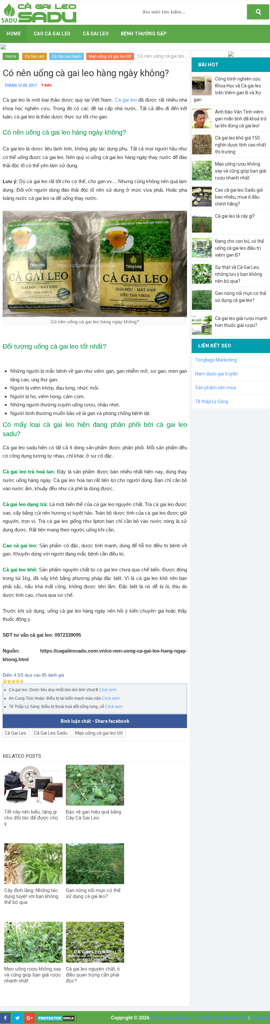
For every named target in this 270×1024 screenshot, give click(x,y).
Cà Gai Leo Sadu (66, 56)
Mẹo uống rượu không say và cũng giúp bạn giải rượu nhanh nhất (32, 975)
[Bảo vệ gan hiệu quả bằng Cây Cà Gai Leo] (95, 785)
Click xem (108, 690)
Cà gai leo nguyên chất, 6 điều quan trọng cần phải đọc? (93, 975)
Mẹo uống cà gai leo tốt (110, 56)
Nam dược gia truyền (216, 373)
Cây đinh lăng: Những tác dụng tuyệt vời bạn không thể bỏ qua (31, 896)
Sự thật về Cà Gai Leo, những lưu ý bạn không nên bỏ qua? (238, 274)
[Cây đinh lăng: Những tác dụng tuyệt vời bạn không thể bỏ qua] (33, 863)
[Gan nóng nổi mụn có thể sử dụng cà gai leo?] (95, 863)
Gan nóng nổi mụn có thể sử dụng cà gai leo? (93, 893)
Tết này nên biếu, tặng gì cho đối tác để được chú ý (31, 818)
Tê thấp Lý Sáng (211, 401)
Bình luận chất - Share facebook (95, 721)
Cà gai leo (126, 100)
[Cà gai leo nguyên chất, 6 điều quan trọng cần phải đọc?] (95, 942)
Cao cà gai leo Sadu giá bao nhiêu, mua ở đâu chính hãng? (239, 197)
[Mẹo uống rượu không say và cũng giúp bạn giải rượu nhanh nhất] (33, 942)
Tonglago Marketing (216, 360)
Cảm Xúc (260, 1017)
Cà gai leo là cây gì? (235, 216)
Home (10, 56)
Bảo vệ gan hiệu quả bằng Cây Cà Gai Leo (93, 815)
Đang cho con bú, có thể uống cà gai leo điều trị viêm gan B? (239, 248)
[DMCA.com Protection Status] (57, 1018)
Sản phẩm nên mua (215, 387)
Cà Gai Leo (34, 56)
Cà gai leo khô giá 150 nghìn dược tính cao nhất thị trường (240, 144)
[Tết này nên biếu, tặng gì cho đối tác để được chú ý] (33, 785)
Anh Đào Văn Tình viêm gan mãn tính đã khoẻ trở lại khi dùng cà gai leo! (240, 118)
